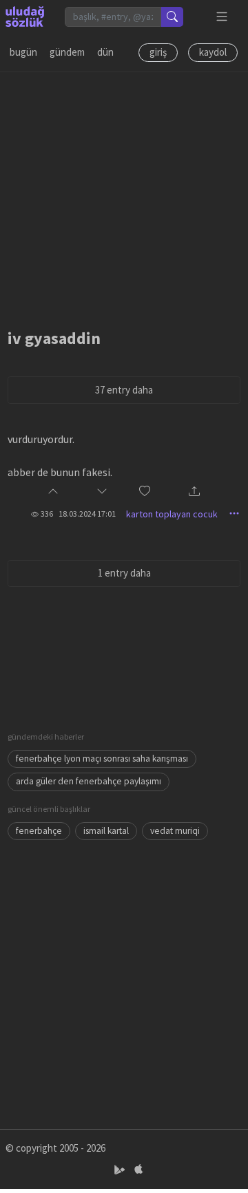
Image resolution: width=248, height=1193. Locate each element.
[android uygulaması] (120, 1169)
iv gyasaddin (54, 338)
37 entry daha (124, 389)
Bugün (23, 51)
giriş (158, 51)
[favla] (144, 492)
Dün (105, 51)
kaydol (213, 51)
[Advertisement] (124, 196)
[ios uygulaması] (138, 1169)
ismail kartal (106, 831)
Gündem (67, 51)
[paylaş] (194, 492)
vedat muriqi (175, 831)
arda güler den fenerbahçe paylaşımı (88, 781)
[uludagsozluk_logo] (25, 16)
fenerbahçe (39, 831)
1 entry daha (124, 572)
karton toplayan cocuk (172, 514)
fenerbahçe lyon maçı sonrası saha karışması (102, 758)
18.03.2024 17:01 (87, 513)
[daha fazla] (222, 17)
